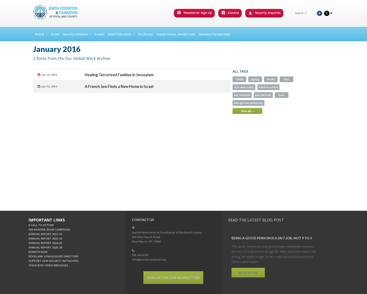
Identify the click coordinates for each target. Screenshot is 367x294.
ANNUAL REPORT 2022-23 (45, 234)
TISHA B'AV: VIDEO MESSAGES (48, 265)
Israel (55, 34)
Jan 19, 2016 (49, 75)
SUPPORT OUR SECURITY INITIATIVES (53, 261)
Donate (233, 13)
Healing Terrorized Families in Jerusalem (119, 74)
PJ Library (145, 34)
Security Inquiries (267, 13)
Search (299, 13)
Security (75, 34)
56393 (239, 79)
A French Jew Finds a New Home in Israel (119, 86)
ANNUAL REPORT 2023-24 (45, 238)
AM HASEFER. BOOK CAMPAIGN (49, 229)
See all (246, 111)
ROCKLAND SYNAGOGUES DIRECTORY (53, 256)
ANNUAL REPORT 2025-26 (45, 247)
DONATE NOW (37, 252)
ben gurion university (248, 103)
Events (99, 34)
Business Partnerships (215, 34)
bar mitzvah (242, 95)
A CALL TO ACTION (41, 225)
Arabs (271, 79)
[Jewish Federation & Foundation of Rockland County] (55, 12)
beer (281, 95)
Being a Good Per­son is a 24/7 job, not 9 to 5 (271, 238)
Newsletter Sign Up (197, 13)
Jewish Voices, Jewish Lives (175, 34)
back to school (268, 87)
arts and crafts (244, 87)
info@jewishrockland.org (149, 259)
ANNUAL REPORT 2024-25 (45, 243)
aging (255, 79)
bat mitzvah (263, 95)
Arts (286, 79)
